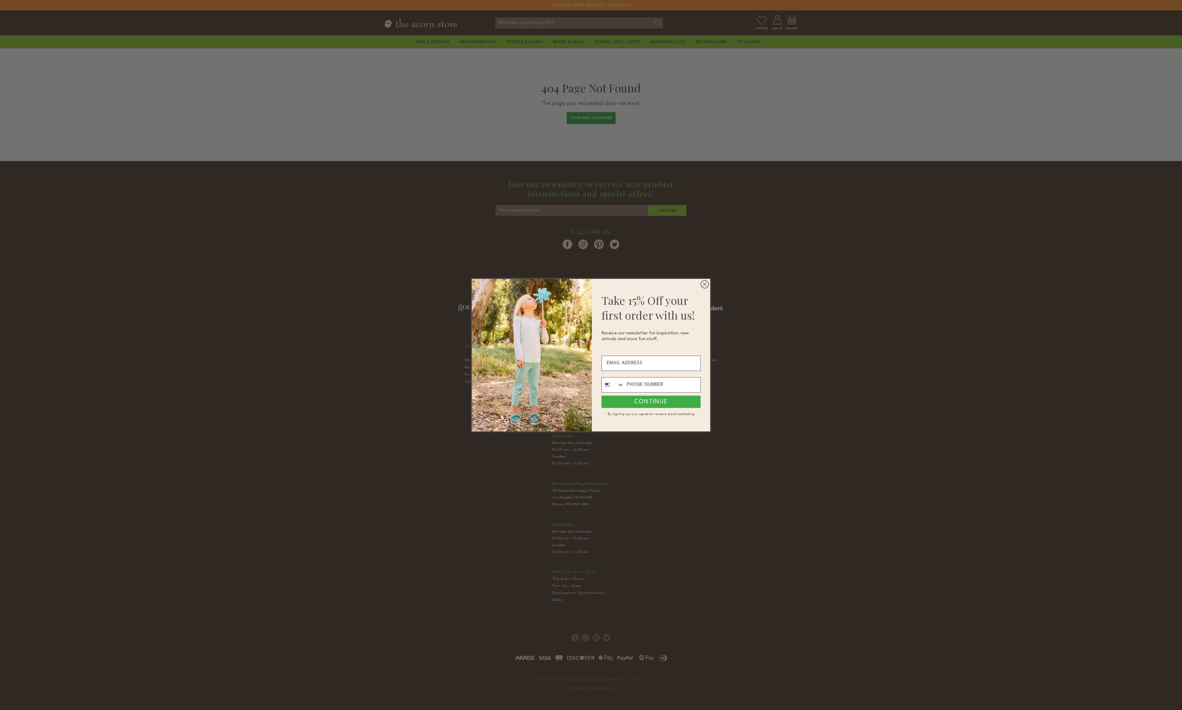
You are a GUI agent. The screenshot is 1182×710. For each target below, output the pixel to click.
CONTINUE (651, 402)
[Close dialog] (705, 284)
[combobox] (613, 384)
